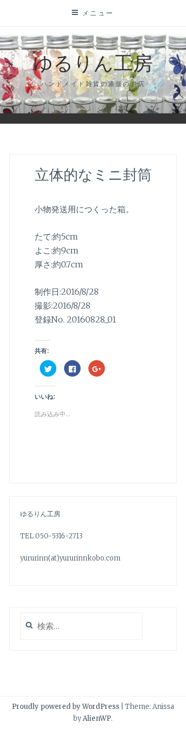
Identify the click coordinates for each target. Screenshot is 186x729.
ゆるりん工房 (93, 62)
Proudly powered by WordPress (65, 706)
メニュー (98, 13)
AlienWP (97, 718)
